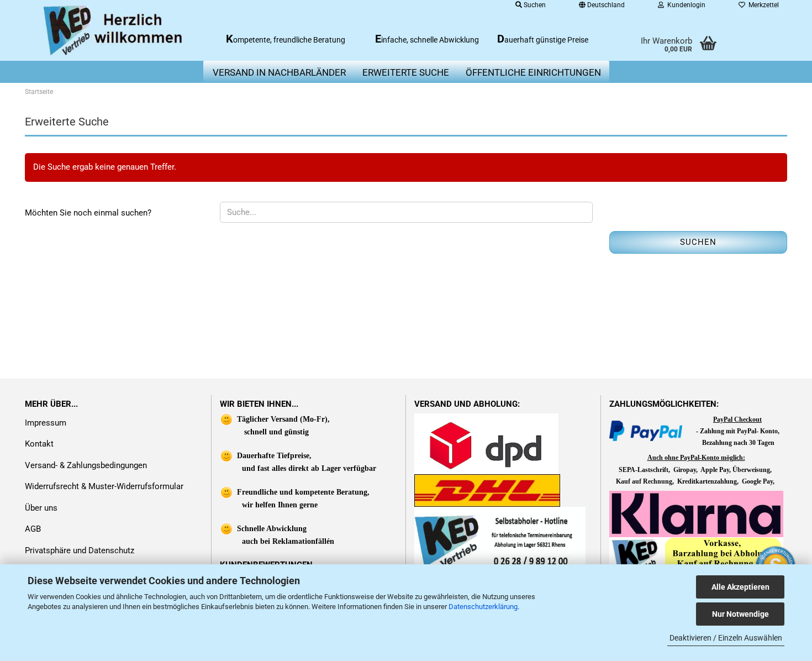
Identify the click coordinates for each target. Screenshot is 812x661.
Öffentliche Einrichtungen (533, 72)
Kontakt (39, 444)
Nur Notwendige (740, 614)
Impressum (45, 423)
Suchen (698, 242)
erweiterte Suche (405, 72)
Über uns (41, 508)
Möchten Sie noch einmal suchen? (88, 213)
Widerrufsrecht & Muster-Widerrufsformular (104, 486)
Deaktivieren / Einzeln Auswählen (725, 637)
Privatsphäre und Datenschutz (79, 550)
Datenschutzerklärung (483, 606)
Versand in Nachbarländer (279, 72)
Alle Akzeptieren (740, 587)
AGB (33, 529)
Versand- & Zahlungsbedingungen (86, 465)
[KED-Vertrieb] (114, 30)
